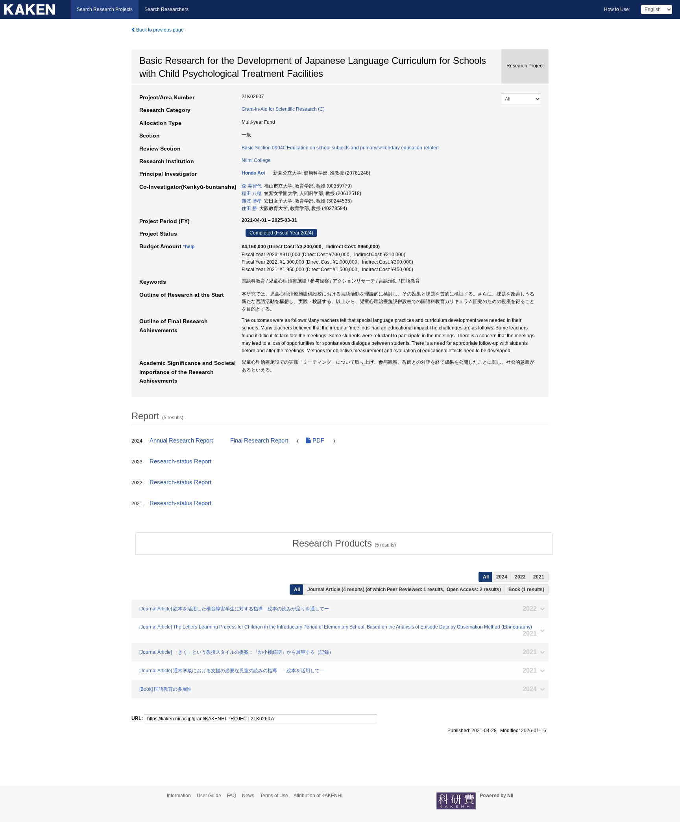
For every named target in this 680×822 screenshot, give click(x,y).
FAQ (231, 795)
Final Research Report (259, 440)
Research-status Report (180, 461)
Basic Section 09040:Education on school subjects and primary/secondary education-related (340, 148)
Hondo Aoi (253, 173)
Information (179, 795)
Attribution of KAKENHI (318, 795)
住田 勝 (249, 208)
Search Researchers (166, 9)
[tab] (343, 543)
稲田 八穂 (252, 193)
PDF (317, 440)
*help (188, 246)
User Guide (209, 795)
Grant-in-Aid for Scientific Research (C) (283, 109)
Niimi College (256, 160)
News (248, 795)
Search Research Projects (105, 9)
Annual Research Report (181, 440)
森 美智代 (252, 186)
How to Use (616, 9)
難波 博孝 (252, 201)
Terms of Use (274, 795)
